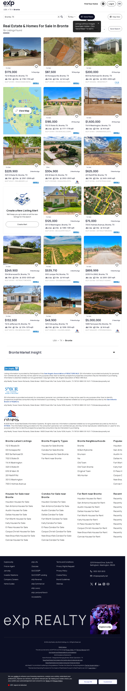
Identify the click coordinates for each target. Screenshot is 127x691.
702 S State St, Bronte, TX (56, 125)
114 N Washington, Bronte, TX (98, 125)
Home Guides (9, 584)
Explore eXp (8, 562)
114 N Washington (14, 462)
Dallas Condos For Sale (52, 514)
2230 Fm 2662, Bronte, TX (96, 274)
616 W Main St (12, 471)
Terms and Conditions (64, 562)
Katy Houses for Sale (15, 523)
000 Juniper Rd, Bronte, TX (57, 274)
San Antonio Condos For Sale (55, 506)
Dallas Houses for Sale (16, 514)
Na (79, 458)
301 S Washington (14, 479)
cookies (16, 676)
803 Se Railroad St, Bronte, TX (98, 75)
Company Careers (11, 579)
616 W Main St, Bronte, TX (56, 175)
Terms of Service (81, 650)
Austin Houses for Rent (89, 507)
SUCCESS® (36, 571)
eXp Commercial (38, 584)
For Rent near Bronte (51, 458)
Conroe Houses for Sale (17, 540)
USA (55, 340)
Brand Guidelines (63, 579)
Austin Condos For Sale (53, 510)
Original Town (84, 471)
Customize (108, 682)
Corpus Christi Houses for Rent (92, 528)
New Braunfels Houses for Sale (20, 535)
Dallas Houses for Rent (88, 511)
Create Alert (22, 224)
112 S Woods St (12, 445)
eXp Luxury (36, 588)
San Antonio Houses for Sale (19, 506)
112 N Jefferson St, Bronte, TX (17, 324)
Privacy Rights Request (65, 566)
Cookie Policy (61, 575)
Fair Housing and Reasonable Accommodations (62, 652)
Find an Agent (9, 566)
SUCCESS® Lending (39, 575)
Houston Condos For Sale (53, 501)
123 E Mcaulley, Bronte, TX (56, 324)
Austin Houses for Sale (16, 510)
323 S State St (12, 466)
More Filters (88, 17)
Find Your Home (91, 4)
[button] (62, 352)
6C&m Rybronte (85, 450)
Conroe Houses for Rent (89, 536)
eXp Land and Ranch (40, 592)
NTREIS (7, 426)
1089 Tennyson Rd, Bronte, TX (98, 324)
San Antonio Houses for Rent (91, 502)
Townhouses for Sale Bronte (55, 454)
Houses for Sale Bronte (53, 445)
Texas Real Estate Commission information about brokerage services (62, 660)
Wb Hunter (83, 475)
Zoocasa (35, 566)
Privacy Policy (61, 571)
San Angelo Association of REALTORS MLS (61, 373)
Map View (116, 17)
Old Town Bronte (85, 466)
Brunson (82, 454)
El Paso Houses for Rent (89, 524)
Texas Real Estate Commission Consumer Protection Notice (62, 663)
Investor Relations (11, 575)
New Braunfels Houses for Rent (92, 532)
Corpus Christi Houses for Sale (20, 531)
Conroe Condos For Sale (53, 540)
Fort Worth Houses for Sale (18, 518)
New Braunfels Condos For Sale (56, 535)
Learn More (92, 668)
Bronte (68, 340)
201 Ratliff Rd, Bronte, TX (96, 175)
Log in (111, 4)
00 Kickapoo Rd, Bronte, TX (57, 75)
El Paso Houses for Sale (17, 527)
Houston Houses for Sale (17, 501)
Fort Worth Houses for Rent (90, 515)
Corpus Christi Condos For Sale (56, 531)
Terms (48, 681)
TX (61, 340)
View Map (24, 110)
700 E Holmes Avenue (16, 483)
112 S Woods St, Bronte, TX (16, 75)
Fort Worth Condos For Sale (54, 518)
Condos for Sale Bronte (53, 450)
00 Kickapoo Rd (13, 450)
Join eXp (7, 571)
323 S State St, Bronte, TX (16, 175)
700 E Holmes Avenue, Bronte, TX (99, 224)
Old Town (82, 462)
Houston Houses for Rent (89, 498)
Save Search (115, 29)
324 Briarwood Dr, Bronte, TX (17, 274)
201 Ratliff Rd (12, 475)
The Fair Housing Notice (91, 665)
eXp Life (35, 562)
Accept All (88, 682)
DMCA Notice (62, 647)
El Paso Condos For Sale (53, 527)
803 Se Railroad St (14, 454)
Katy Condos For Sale (52, 523)
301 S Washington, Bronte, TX (58, 224)
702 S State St (12, 458)
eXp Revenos (37, 579)
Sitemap (59, 584)
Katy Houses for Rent (88, 519)
